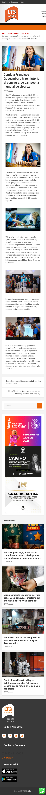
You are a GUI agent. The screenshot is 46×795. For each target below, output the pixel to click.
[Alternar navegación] (5, 27)
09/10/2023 (8, 91)
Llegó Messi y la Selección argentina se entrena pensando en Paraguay (24, 392)
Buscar (39, 405)
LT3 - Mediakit (7, 758)
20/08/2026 (8, 604)
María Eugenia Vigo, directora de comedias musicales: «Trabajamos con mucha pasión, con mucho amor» (22, 555)
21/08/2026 (8, 561)
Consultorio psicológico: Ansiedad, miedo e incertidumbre (23, 382)
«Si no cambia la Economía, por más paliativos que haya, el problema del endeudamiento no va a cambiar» (22, 598)
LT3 (29, 791)
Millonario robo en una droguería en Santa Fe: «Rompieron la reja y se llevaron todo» (22, 640)
